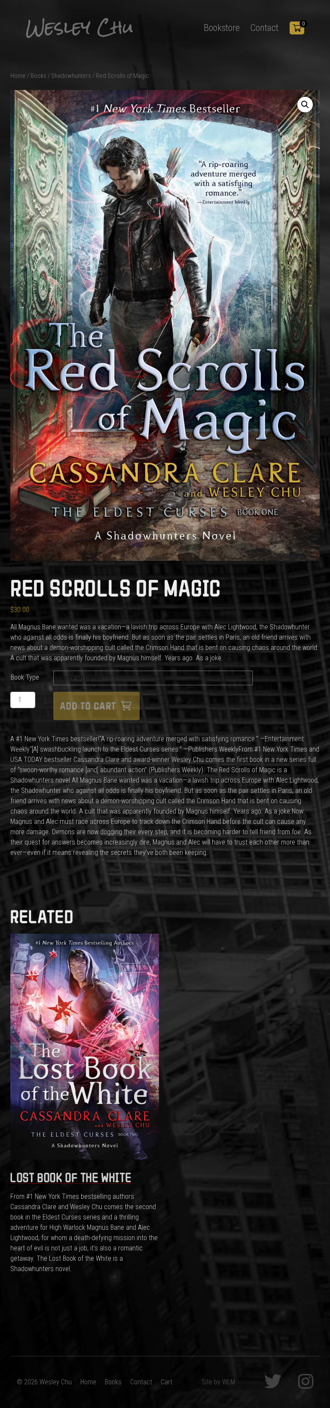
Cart (166, 1382)
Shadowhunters (71, 76)
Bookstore (222, 27)
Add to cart (88, 706)
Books (38, 76)
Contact (264, 27)
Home (18, 76)
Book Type (25, 677)
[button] (305, 104)
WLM (228, 1382)
